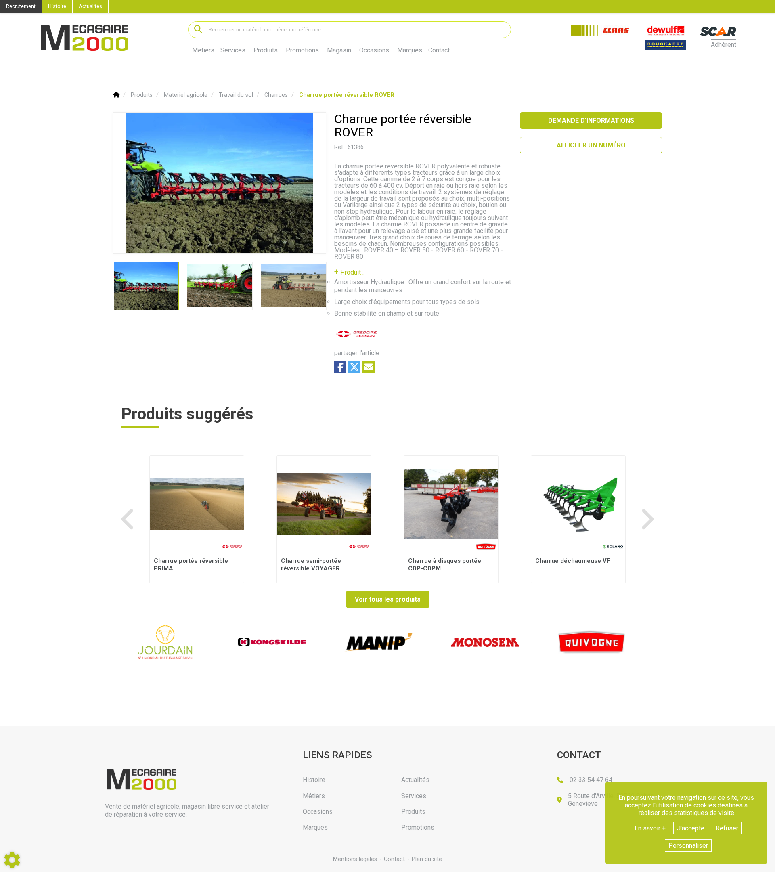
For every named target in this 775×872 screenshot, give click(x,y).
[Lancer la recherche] (198, 29)
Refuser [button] (727, 828)
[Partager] (368, 367)
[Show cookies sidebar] (12, 860)
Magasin (339, 50)
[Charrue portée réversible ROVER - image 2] (220, 286)
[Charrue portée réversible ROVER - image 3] (294, 286)
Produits (265, 50)
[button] (346, 95)
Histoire (57, 6)
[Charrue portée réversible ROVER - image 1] (146, 286)
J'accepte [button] (690, 828)
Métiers (203, 50)
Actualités (90, 6)
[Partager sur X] (354, 367)
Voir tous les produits (388, 599)
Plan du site (427, 859)
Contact (439, 50)
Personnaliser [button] (688, 845)
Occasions (374, 50)
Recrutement (21, 6)
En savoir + (650, 828)
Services (232, 50)
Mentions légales (355, 859)
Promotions (302, 50)
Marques (409, 50)
